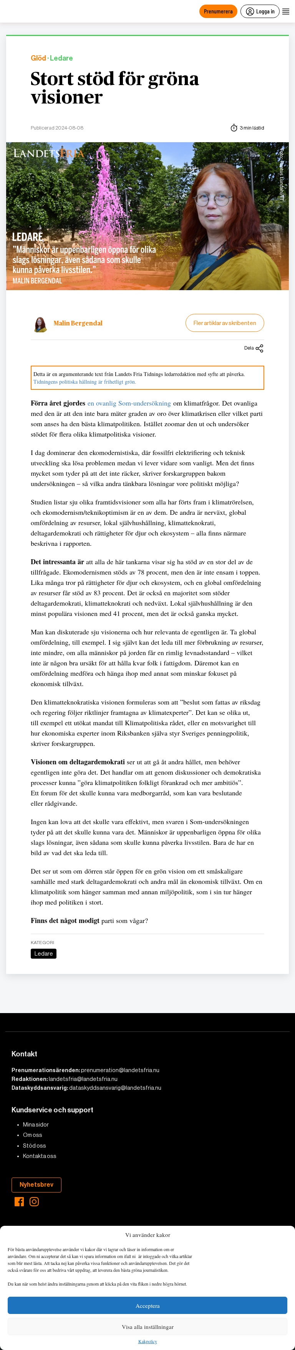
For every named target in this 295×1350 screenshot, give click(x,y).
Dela (249, 348)
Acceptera (148, 1305)
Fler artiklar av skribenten (225, 323)
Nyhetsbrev (36, 1184)
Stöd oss (34, 1146)
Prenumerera (218, 11)
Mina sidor (36, 1125)
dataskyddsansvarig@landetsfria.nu (115, 1088)
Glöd (38, 58)
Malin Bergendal (78, 323)
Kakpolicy (147, 1341)
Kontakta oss (39, 1156)
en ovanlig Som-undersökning (129, 402)
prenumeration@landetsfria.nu (120, 1070)
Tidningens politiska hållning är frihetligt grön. (84, 381)
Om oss (32, 1135)
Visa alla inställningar (148, 1326)
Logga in (265, 11)
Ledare (44, 954)
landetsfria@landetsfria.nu (83, 1079)
